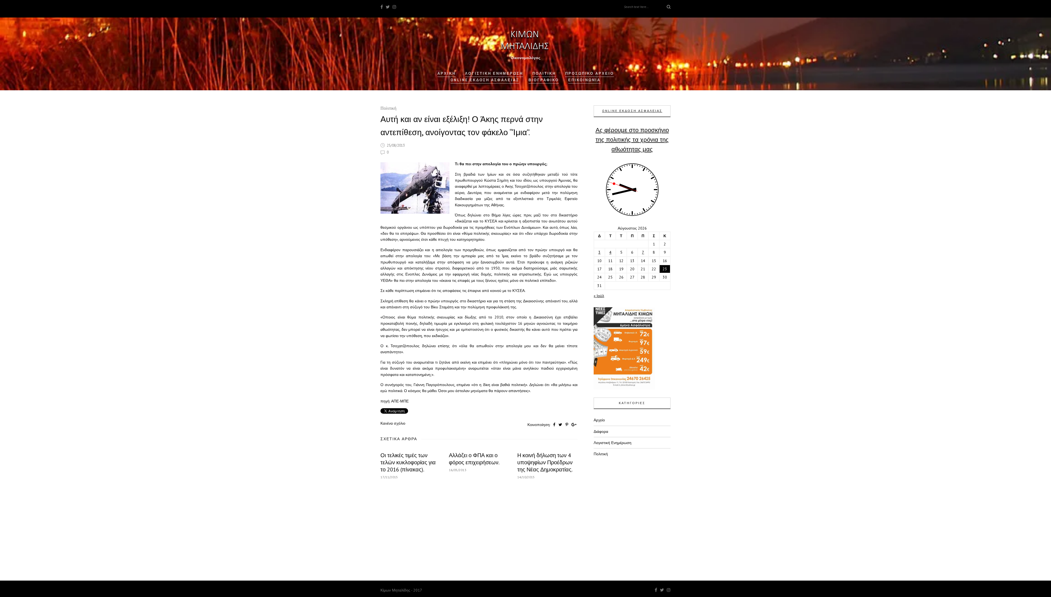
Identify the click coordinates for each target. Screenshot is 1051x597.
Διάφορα (601, 431)
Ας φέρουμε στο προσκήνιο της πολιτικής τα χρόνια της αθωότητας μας (632, 139)
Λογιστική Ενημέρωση (494, 73)
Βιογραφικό (544, 80)
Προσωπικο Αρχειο (589, 73)
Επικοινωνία (584, 80)
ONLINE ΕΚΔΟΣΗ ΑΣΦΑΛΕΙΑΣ (632, 111)
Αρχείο (599, 420)
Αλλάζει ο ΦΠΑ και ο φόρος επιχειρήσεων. (474, 459)
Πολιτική (388, 109)
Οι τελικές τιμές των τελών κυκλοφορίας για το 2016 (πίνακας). (408, 462)
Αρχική (446, 73)
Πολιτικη (544, 73)
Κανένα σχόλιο (392, 423)
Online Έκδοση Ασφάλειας (485, 80)
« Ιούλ (599, 295)
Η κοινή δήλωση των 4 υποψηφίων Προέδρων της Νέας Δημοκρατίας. (545, 462)
